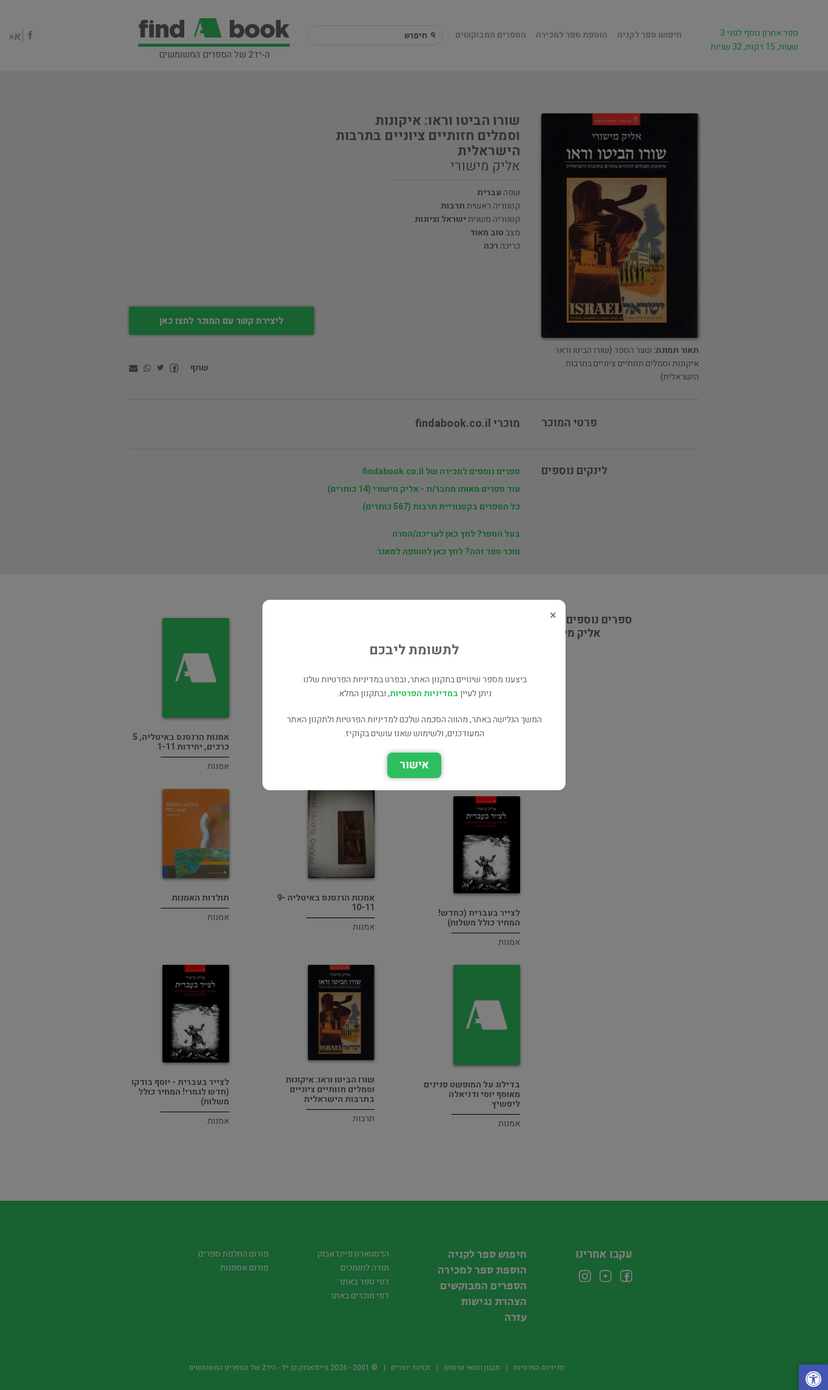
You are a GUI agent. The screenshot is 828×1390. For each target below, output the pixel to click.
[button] (813, 1380)
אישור (414, 765)
